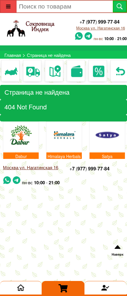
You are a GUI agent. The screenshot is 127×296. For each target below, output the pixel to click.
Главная (12, 55)
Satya (107, 156)
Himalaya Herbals (64, 156)
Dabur (21, 156)
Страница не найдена (49, 55)
